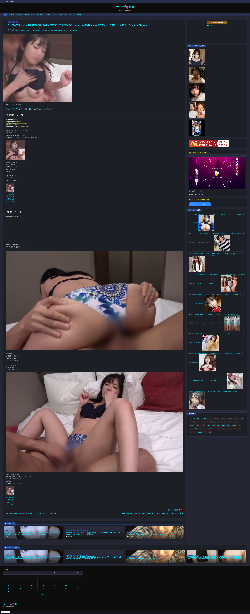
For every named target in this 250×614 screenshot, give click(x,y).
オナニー (236, 418)
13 (43, 582)
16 (77, 582)
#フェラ (40, 30)
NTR (198, 418)
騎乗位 (210, 432)
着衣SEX (224, 428)
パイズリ (224, 422)
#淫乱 (61, 30)
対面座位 (234, 425)
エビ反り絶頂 (230, 418)
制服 (218, 425)
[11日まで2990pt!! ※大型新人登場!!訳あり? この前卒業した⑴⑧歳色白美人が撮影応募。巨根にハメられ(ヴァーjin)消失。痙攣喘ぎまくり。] (207, 362)
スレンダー (197, 422)
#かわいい (18, 30)
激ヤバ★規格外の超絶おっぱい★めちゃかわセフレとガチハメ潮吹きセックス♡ (208, 380)
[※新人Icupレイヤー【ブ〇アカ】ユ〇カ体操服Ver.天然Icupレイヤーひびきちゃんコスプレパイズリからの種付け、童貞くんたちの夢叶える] (206, 222)
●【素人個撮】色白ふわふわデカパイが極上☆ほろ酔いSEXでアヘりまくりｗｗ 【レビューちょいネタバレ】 (152, 513)
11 (20, 582)
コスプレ (74, 530)
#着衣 (65, 30)
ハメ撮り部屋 (12, 14)
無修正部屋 (39, 14)
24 (9, 588)
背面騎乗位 (200, 432)
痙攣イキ (218, 428)
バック (219, 422)
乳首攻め (213, 425)
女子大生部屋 (71, 14)
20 (43, 585)
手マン (191, 428)
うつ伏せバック (204, 418)
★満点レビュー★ (69, 530)
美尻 (194, 432)
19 (31, 585)
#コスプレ (23, 30)
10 (9, 582)
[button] (245, 14)
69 (194, 418)
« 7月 (42, 594)
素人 (6, 530)
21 (54, 585)
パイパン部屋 (63, 14)
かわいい (211, 418)
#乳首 (49, 30)
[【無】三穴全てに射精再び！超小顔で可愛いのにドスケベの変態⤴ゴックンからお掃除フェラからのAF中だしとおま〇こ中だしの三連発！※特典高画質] (213, 303)
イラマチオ (223, 418)
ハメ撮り (128, 532)
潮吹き (205, 428)
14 (54, 582)
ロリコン (198, 425)
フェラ (236, 422)
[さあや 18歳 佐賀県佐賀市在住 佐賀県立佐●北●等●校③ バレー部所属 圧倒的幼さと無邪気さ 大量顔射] (197, 400)
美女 (86, 530)
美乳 (240, 428)
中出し (78, 530)
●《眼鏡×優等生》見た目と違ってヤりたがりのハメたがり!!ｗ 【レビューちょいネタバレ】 (32, 513)
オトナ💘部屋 (125, 7)
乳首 (208, 425)
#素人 (68, 30)
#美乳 (71, 30)
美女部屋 (79, 14)
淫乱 (200, 428)
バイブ (214, 422)
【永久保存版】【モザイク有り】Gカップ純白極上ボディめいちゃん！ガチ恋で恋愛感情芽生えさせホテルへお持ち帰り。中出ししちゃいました (33, 533)
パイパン (230, 422)
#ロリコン (45, 30)
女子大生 (228, 425)
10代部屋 (55, 14)
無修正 (81, 530)
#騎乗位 (75, 30)
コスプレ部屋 (48, 14)
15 (66, 582)
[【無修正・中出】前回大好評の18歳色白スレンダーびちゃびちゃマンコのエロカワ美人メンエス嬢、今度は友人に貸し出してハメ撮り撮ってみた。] (210, 342)
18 (20, 585)
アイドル (217, 418)
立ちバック (230, 428)
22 (66, 585)
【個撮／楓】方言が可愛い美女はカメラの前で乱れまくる (146, 534)
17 (9, 585)
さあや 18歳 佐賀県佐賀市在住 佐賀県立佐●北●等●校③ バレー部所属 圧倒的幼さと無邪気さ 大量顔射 (213, 391)
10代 (190, 418)
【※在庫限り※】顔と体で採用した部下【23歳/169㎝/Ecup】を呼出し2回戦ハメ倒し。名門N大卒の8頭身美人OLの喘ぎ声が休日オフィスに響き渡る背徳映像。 (215, 558)
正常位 (196, 428)
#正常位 (58, 30)
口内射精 (223, 425)
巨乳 (135, 532)
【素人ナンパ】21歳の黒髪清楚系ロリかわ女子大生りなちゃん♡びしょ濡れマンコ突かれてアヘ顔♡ (29, 108)
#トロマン (35, 30)
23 (77, 585)
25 (20, 588)
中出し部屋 (19, 14)
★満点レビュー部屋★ (29, 14)
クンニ (242, 418)
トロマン (203, 422)
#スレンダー (29, 30)
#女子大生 (53, 30)
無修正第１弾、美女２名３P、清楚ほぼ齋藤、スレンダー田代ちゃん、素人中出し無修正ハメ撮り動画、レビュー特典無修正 (93, 533)
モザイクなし (192, 425)
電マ (205, 432)
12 (31, 582)
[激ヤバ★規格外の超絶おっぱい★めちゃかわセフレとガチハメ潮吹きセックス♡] (235, 380)
